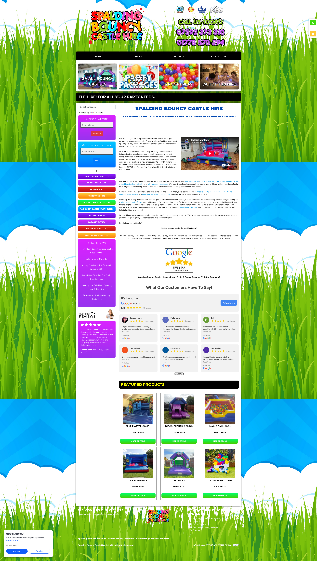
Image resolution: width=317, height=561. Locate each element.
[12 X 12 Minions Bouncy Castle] (138, 463)
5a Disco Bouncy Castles (96, 202)
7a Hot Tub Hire (96, 196)
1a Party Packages (96, 183)
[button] (138, 332)
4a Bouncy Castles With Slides (97, 209)
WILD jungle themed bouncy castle (156, 194)
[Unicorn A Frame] (179, 463)
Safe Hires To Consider (97, 259)
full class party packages (158, 184)
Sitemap (196, 530)
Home (105, 56)
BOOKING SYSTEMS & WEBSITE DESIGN (212, 545)
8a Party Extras (97, 222)
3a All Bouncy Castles (96, 176)
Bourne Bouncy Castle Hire (121, 539)
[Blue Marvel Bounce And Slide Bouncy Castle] (138, 409)
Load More (179, 374)
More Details (138, 441)
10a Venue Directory (97, 229)
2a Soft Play (97, 189)
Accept (17, 551)
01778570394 (199, 521)
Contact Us (219, 56)
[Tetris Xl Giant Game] (220, 463)
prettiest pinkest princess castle (208, 192)
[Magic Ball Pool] (220, 409)
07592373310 (199, 524)
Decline (39, 551)
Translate (98, 112)
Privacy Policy (12, 540)
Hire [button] (137, 56)
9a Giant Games (97, 215)
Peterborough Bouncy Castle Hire (152, 539)
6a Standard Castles (96, 235)
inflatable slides (207, 181)
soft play (140, 184)
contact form (150, 238)
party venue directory (188, 207)
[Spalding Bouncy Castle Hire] (116, 25)
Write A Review (229, 303)
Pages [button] (177, 56)
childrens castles (192, 181)
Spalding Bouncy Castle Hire (92, 539)
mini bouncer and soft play (131, 202)
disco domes (220, 181)
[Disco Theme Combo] (179, 409)
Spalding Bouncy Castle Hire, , (207, 518)
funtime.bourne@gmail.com (205, 527)
